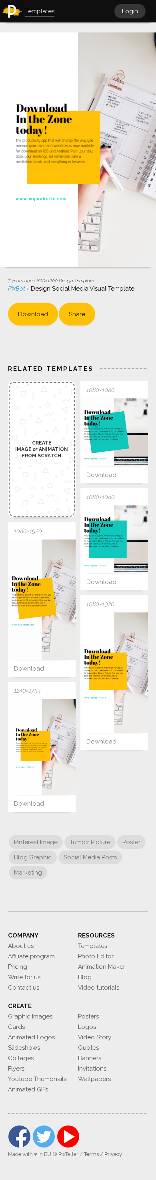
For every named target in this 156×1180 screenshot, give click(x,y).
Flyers (16, 1068)
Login (130, 11)
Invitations (92, 1068)
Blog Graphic (33, 857)
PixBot (17, 288)
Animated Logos (31, 1037)
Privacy (113, 1154)
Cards (16, 1026)
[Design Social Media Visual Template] (114, 432)
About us (21, 946)
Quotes (88, 1047)
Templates (92, 946)
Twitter (44, 1136)
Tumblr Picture (90, 842)
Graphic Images (30, 1016)
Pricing (17, 966)
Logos (87, 1026)
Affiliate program (31, 956)
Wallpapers (94, 1079)
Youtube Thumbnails (37, 1079)
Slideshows (24, 1047)
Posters (88, 1016)
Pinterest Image (36, 842)
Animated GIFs (28, 1089)
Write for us (24, 977)
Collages (21, 1058)
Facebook (19, 1136)
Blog (85, 977)
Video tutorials (98, 987)
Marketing (28, 872)
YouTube (68, 1136)
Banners (89, 1058)
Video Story (94, 1037)
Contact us (23, 987)
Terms (91, 1154)
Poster (131, 842)
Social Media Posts (90, 857)
